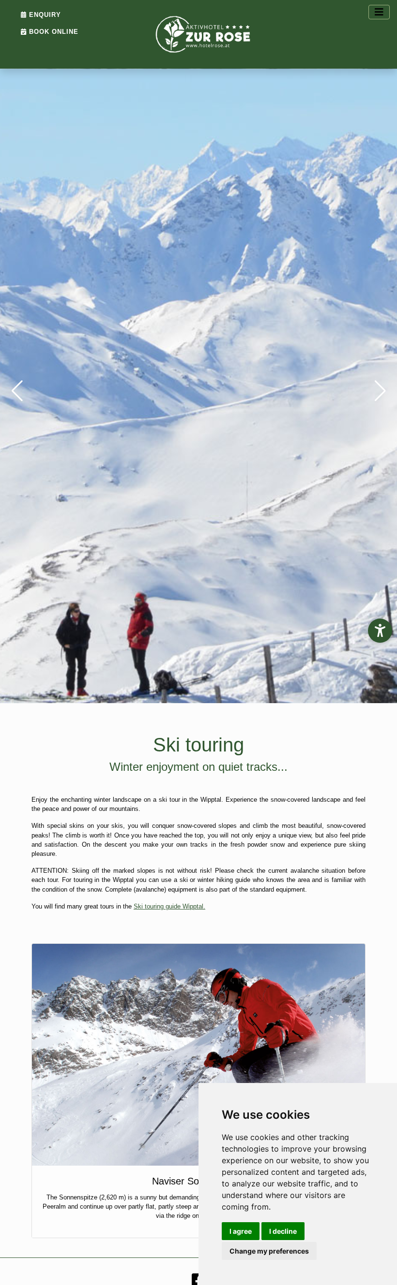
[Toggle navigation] (379, 12)
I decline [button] (283, 1231)
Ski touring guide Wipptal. (169, 906)
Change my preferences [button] (269, 1251)
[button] (17, 391)
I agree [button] (240, 1231)
